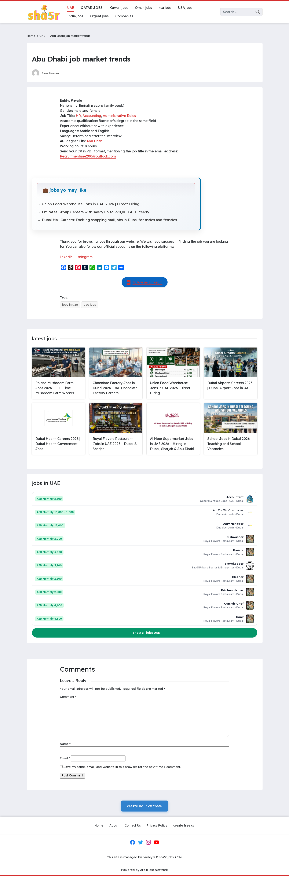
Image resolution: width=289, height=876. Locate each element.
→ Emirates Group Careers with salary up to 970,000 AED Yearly (93, 212)
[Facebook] (132, 842)
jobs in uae (70, 305)
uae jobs (90, 305)
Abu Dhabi (95, 141)
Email (65, 758)
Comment (68, 697)
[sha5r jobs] (44, 11)
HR (78, 116)
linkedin (66, 257)
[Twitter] (140, 842)
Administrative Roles (119, 116)
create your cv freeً (144, 806)
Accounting (92, 116)
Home (31, 35)
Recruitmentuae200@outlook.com (88, 156)
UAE (42, 35)
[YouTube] (156, 842)
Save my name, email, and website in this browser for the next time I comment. (122, 767)
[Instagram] (148, 842)
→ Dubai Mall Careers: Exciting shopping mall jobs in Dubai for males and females (107, 220)
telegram (85, 257)
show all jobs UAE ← (144, 633)
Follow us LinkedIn (147, 282)
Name (65, 744)
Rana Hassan (50, 73)
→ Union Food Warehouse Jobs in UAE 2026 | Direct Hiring (88, 204)
